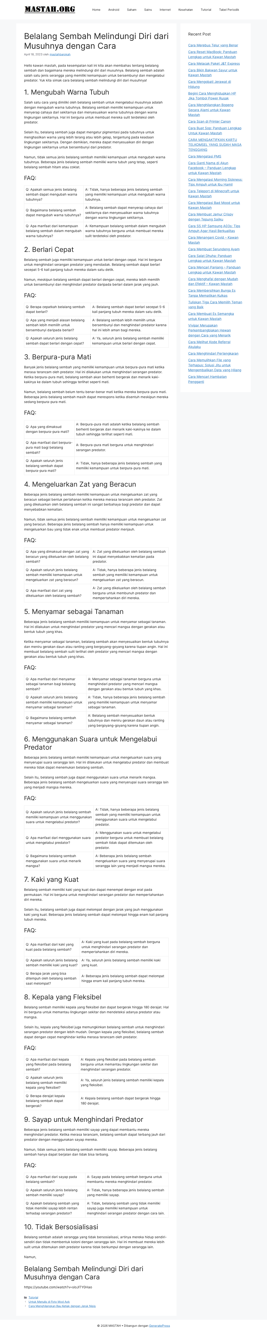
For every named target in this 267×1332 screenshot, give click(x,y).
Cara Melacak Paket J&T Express (214, 64)
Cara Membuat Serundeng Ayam (214, 249)
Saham (131, 10)
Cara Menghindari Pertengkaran (213, 353)
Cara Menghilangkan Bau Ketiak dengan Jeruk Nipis (62, 1306)
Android (113, 10)
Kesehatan (185, 10)
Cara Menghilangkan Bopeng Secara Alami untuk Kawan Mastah (210, 110)
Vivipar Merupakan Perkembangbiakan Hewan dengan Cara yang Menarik (209, 330)
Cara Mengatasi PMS (204, 156)
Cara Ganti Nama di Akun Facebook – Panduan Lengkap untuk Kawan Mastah (212, 168)
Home (96, 10)
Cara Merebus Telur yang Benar (213, 45)
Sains (148, 10)
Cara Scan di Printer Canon (209, 121)
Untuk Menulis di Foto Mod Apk (49, 1301)
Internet (165, 10)
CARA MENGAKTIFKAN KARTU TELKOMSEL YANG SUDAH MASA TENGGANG (215, 145)
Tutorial (206, 10)
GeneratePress (159, 1326)
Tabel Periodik (229, 10)
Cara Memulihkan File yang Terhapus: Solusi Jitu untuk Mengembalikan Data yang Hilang (214, 365)
